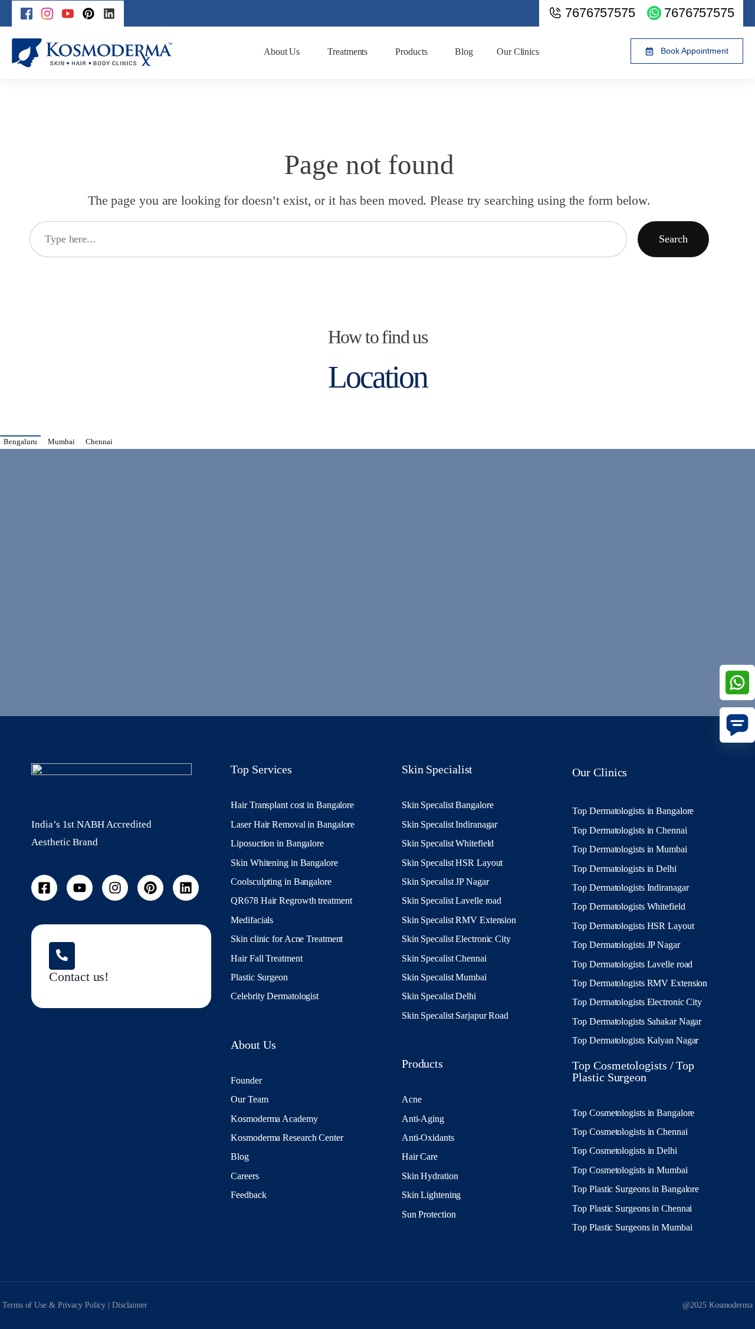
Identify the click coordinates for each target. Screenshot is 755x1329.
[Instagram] (115, 888)
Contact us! (79, 977)
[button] (687, 51)
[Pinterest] (88, 13)
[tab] (20, 441)
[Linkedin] (109, 13)
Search (673, 239)
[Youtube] (80, 888)
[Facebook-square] (44, 888)
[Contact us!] (62, 956)
